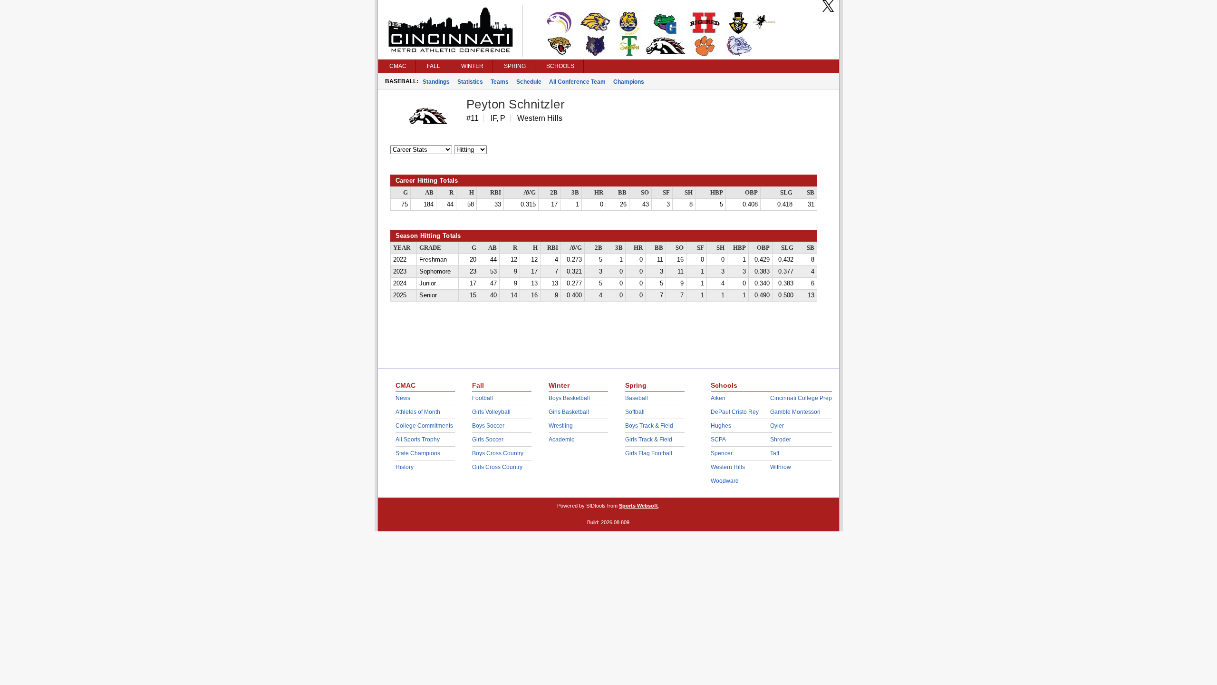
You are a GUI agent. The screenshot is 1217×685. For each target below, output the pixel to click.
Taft (774, 453)
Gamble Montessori (795, 412)
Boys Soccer (488, 425)
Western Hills (728, 467)
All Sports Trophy (418, 439)
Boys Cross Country (497, 453)
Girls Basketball (569, 412)
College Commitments (424, 425)
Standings (436, 81)
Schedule (528, 81)
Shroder (780, 439)
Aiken (718, 398)
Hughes (721, 425)
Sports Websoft (638, 506)
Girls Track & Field (648, 439)
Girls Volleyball (491, 412)
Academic (561, 439)
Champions (628, 81)
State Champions (418, 453)
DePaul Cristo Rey (735, 412)
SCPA (718, 439)
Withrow (780, 467)
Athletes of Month (418, 412)
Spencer (722, 453)
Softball (635, 412)
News (403, 398)
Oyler (777, 425)
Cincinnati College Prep (801, 398)
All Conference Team (577, 81)
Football (482, 398)
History (405, 467)
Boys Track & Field (649, 425)
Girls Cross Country (497, 467)
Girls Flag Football (648, 453)
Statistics (470, 81)
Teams (500, 81)
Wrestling (561, 425)
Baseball (636, 398)
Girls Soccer (487, 439)
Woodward (725, 481)
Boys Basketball (569, 398)
